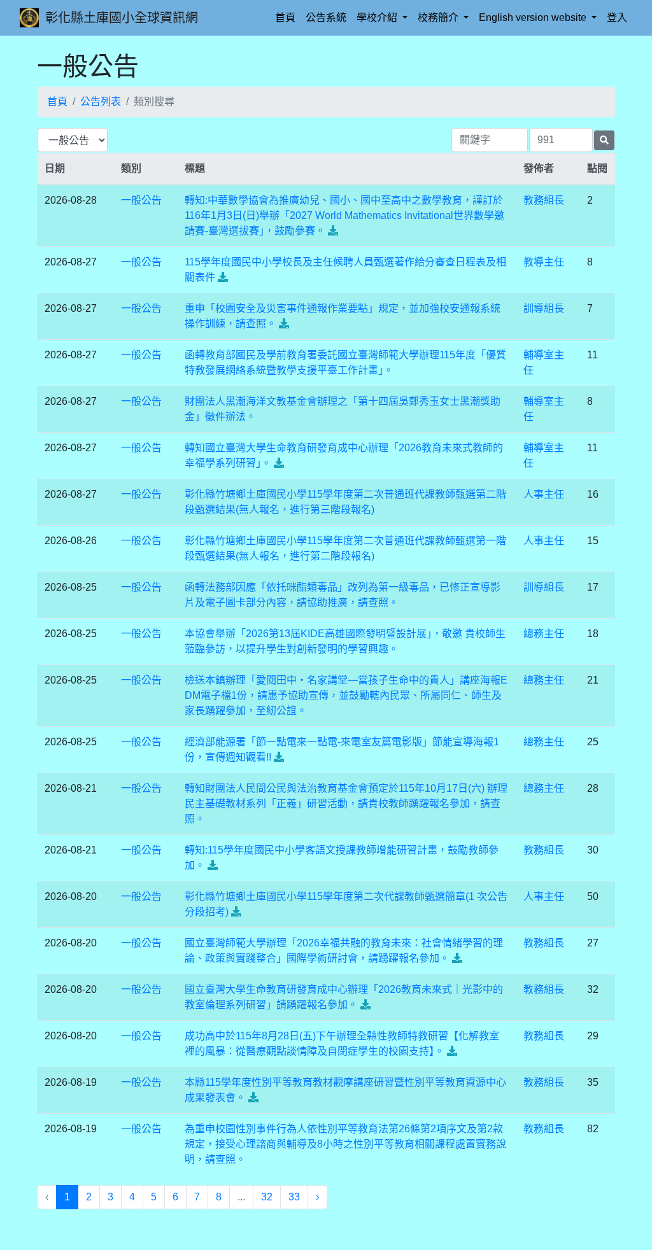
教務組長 (543, 200)
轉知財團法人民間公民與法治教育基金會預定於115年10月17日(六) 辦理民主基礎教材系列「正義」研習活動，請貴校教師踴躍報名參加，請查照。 (346, 803)
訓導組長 (543, 308)
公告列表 (100, 101)
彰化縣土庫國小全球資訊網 (121, 18)
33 (294, 1196)
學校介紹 (378, 17)
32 (267, 1196)
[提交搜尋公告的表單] (604, 140)
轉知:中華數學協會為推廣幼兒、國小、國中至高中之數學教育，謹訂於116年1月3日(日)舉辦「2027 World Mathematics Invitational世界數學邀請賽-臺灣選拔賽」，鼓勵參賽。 (344, 215)
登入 (617, 17)
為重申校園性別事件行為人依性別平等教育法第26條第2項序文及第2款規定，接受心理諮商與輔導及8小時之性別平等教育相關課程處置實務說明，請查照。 (345, 1144)
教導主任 (543, 261)
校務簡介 (439, 17)
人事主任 (543, 494)
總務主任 (543, 633)
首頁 (288, 17)
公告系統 (326, 17)
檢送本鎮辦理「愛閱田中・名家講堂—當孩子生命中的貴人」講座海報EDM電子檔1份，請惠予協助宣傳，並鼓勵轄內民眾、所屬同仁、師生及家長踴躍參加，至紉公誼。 (346, 695)
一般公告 (141, 200)
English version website (534, 17)
